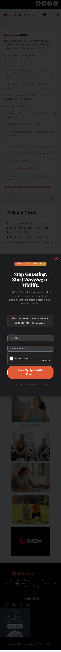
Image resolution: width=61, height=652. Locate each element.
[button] (57, 258)
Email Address (14, 344)
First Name (12, 333)
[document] (30, 325)
